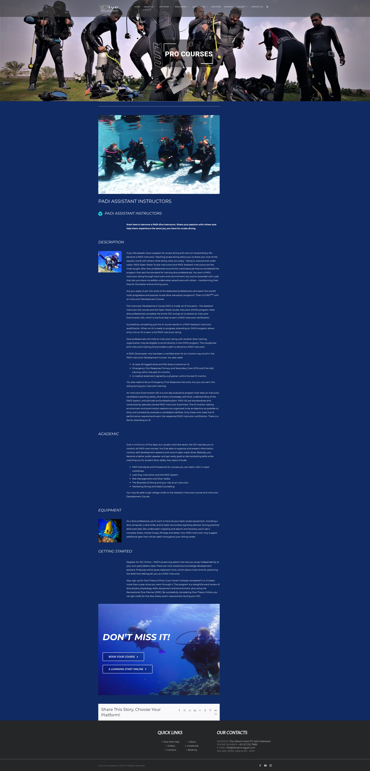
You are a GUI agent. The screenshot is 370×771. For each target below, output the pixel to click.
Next (215, 103)
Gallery (171, 745)
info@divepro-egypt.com (240, 747)
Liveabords (192, 745)
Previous (205, 103)
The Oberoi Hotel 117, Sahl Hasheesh (250, 741)
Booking (192, 749)
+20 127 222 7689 (247, 744)
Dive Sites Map (171, 741)
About (192, 741)
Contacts (171, 749)
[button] (267, 7)
